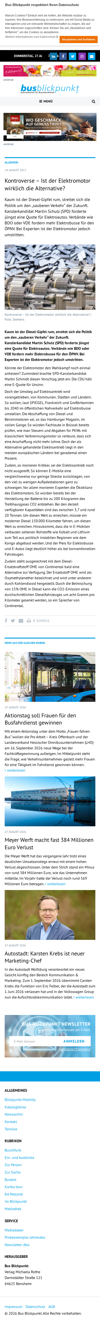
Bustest (10, 1179)
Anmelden (74, 1041)
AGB (51, 1306)
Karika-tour (14, 1186)
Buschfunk (13, 1150)
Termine (11, 1129)
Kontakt (11, 1121)
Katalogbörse (15, 1107)
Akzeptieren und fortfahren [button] (78, 39)
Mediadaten (14, 1230)
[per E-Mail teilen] (21, 621)
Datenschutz (35, 1306)
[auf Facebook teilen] (7, 621)
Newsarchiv (14, 1114)
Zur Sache (12, 1172)
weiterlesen (15, 770)
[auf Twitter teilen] (13, 621)
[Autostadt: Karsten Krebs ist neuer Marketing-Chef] (50, 915)
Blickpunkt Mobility (20, 1099)
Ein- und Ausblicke (19, 1157)
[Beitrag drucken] (29, 621)
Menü (47, 101)
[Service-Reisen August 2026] (50, 127)
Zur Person (13, 1164)
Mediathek (13, 1208)
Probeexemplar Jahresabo (25, 1237)
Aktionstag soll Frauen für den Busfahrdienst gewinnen (40, 719)
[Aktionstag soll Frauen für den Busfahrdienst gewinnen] (50, 677)
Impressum (13, 1306)
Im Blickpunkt (16, 1201)
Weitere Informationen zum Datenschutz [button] (30, 36)
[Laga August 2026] (50, 70)
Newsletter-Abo (17, 1244)
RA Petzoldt (14, 1194)
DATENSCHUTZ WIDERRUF (75, 1049)
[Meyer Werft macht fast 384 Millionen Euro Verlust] (50, 801)
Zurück (42, 621)
